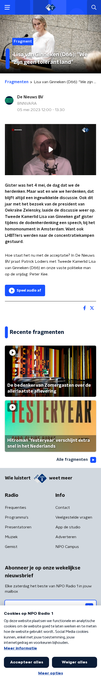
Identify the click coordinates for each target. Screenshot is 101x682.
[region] (50, 149)
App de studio (67, 527)
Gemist (11, 547)
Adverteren (65, 537)
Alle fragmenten (72, 460)
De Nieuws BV (30, 97)
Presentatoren (18, 527)
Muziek (11, 537)
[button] (7, 7)
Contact (62, 508)
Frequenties (15, 508)
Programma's (16, 517)
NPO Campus (67, 547)
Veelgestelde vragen (73, 517)
